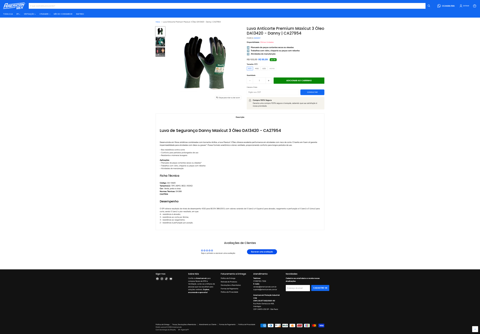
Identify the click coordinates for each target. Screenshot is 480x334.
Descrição (240, 117)
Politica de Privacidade (229, 292)
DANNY (257, 38)
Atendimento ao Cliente (207, 324)
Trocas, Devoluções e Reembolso (184, 324)
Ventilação (29, 14)
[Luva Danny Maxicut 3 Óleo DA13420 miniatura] (160, 31)
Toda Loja (8, 14)
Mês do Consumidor (63, 14)
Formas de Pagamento (229, 289)
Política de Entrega (228, 278)
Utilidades (44, 14)
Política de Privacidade (246, 324)
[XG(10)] (272, 71)
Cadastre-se (320, 287)
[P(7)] (250, 71)
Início (158, 22)
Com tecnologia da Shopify (166, 330)
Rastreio (80, 14)
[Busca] (429, 6)
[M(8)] (257, 71)
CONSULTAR (312, 92)
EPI (17, 14)
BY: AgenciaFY (183, 330)
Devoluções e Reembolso (231, 285)
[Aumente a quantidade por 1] (269, 80)
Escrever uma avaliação (262, 252)
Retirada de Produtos (229, 282)
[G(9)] (264, 71)
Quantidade (251, 75)
